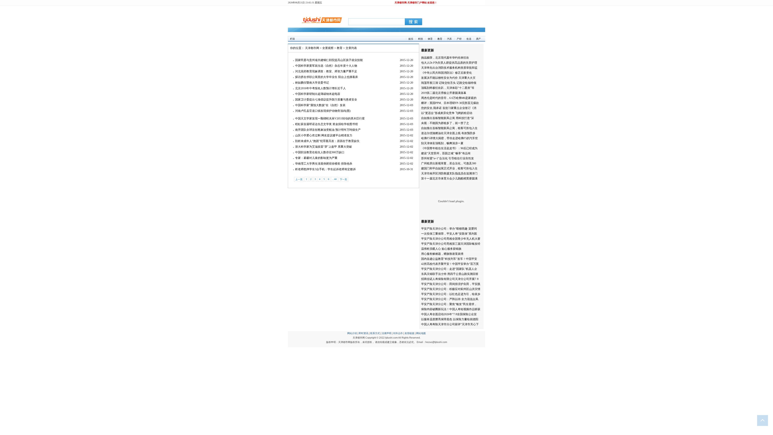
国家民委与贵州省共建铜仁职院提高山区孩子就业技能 (329, 60)
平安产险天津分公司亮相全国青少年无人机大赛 (450, 238)
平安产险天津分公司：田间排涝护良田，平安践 (450, 284)
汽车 (449, 38)
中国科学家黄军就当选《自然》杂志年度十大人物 (326, 65)
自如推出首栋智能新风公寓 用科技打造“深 (447, 118)
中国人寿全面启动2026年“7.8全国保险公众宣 (449, 314)
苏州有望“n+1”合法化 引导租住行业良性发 (447, 158)
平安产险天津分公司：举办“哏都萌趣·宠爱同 (449, 228)
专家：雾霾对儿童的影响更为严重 (316, 158)
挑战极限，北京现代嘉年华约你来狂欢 (445, 57)
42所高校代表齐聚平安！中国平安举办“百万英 (450, 263)
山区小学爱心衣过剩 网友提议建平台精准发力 (323, 135)
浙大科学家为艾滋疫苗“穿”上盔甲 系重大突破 (323, 146)
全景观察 (328, 48)
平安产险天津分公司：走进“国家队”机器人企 (449, 268)
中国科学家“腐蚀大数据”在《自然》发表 (320, 105)
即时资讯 (363, 333)
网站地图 (421, 333)
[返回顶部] (762, 420)
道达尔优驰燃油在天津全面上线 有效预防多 (448, 133)
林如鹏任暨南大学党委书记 (312, 82)
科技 (420, 38)
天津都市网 (312, 48)
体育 (430, 38)
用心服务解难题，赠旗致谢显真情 (442, 253)
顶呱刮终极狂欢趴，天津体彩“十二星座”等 (447, 87)
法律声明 (386, 333)
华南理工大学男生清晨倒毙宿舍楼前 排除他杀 (323, 163)
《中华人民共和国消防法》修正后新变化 (446, 72)
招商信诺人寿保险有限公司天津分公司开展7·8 (449, 279)
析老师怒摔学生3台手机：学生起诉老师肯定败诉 (325, 169)
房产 (478, 38)
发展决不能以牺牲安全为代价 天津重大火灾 (448, 77)
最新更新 (427, 50)
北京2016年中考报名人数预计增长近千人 (320, 88)
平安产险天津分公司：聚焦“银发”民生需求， (449, 304)
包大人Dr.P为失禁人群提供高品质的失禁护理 (449, 62)
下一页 (343, 179)
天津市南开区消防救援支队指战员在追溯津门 (449, 173)
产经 (459, 38)
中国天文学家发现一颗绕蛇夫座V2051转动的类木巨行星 (330, 118)
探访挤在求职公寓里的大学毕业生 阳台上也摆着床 (326, 77)
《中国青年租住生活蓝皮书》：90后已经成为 (449, 148)
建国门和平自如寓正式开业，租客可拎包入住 (449, 168)
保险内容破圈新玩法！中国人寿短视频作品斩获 (450, 309)
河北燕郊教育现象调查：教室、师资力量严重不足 (326, 71)
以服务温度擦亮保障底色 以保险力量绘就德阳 (449, 319)
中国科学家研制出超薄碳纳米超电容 (317, 93)
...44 (334, 179)
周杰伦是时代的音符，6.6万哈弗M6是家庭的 (448, 97)
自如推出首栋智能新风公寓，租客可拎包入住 (449, 128)
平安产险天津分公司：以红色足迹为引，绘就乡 (450, 294)
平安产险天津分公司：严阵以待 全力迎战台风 (449, 299)
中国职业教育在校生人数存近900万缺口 (319, 152)
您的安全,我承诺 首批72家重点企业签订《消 (448, 108)
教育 (439, 38)
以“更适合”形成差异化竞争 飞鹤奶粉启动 (446, 113)
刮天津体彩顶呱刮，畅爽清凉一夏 (442, 143)
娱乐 (410, 38)
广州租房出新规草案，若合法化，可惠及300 (448, 163)
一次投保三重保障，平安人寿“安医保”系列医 (449, 233)
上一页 (299, 179)
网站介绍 (352, 333)
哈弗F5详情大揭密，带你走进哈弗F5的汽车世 (449, 138)
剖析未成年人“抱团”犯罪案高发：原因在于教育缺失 (327, 141)
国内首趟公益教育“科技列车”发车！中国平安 (449, 258)
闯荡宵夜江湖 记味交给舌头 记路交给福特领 (448, 82)
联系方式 (375, 333)
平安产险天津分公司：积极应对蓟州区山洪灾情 (450, 289)
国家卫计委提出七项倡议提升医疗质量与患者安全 (326, 99)
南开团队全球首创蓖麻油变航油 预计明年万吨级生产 (328, 129)
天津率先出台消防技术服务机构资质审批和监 (449, 67)
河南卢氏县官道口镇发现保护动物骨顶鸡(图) (323, 110)
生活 (468, 38)
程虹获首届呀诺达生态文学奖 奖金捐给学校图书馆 (326, 124)
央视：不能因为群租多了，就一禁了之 (445, 123)
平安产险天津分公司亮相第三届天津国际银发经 (450, 243)
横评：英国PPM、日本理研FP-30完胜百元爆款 (450, 103)
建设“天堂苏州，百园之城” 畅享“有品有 (446, 153)
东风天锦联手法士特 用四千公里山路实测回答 (449, 274)
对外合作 (398, 333)
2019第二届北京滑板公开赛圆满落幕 (443, 92)
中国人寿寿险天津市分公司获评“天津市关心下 (450, 324)
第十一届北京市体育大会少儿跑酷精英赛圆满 (449, 178)
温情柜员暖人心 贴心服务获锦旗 (441, 248)
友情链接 (409, 333)
